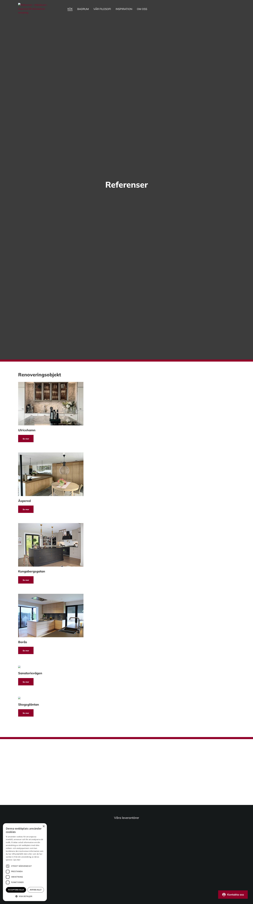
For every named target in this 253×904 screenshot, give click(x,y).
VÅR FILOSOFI (102, 9)
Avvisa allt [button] (35, 889)
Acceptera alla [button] (16, 889)
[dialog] (25, 862)
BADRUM (83, 9)
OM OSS (142, 9)
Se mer (26, 439)
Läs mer (16, 859)
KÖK (70, 9)
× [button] (43, 826)
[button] (25, 896)
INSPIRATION (124, 9)
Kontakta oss (235, 894)
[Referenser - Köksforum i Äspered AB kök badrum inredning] (35, 9)
